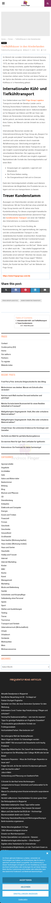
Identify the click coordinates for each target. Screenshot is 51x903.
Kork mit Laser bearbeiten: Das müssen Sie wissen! (21, 808)
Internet (4, 558)
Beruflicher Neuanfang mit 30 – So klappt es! (18, 697)
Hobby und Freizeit (8, 555)
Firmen (4, 43)
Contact (4, 343)
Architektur (5, 471)
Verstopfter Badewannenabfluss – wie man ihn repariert (23, 717)
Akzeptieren (26, 880)
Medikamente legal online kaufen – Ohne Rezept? (20, 840)
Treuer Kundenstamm (24, 323)
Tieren (3, 616)
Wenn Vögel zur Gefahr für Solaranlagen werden (20, 739)
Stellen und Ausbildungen (11, 609)
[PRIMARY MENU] (3, 3)
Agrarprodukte (7, 464)
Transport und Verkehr (10, 624)
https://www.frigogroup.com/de (16, 276)
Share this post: (29, 325)
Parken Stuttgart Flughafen (12, 700)
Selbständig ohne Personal (12, 598)
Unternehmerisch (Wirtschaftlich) (14, 627)
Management (6, 580)
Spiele (3, 602)
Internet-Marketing (8, 562)
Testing (4, 613)
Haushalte (5, 551)
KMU (3, 569)
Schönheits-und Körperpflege (13, 595)
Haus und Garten (8, 547)
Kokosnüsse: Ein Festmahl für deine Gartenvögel (21, 447)
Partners (4, 358)
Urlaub (4, 631)
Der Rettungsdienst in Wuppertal (13, 801)
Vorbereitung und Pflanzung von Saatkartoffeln (19, 776)
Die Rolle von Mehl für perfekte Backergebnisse (20, 436)
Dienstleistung (7, 500)
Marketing (5, 584)
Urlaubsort (5, 635)
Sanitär (4, 591)
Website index (7, 365)
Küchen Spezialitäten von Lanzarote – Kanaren (19, 837)
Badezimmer (6, 482)
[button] (47, 853)
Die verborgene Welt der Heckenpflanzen (17, 736)
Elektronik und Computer (11, 508)
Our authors (6, 354)
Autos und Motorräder (10, 479)
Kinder (4, 566)
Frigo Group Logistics (35, 100)
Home (3, 351)
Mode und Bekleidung (10, 587)
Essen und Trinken (8, 515)
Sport (3, 605)
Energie (4, 511)
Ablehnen (25, 887)
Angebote (5, 468)
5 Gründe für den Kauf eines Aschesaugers (18, 782)
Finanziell (5, 518)
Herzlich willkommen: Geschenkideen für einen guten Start (24, 798)
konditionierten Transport (16, 218)
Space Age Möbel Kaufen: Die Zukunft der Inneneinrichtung (24, 749)
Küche (3, 573)
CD (2, 497)
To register (5, 362)
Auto (3, 475)
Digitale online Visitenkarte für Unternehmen (18, 844)
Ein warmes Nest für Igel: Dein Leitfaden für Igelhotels (23, 442)
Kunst (3, 577)
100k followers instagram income (14, 830)
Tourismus (5, 620)
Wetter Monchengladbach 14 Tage (14, 827)
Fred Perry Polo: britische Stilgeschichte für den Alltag (23, 382)
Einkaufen (5, 504)
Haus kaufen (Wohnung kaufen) (13, 540)
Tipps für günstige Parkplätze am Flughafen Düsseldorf (23, 720)
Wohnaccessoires (8, 649)
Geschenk (5, 526)
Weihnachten (6, 642)
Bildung (4, 486)
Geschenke (5, 529)
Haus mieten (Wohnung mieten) (14, 544)
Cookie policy (22, 899)
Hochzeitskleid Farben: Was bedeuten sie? (17, 730)
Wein (3, 645)
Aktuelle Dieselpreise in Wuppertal (14, 694)
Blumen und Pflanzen (9, 493)
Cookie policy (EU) (8, 347)
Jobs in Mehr (6, 772)
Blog (3, 489)
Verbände (5, 638)
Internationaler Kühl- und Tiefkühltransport (32, 321)
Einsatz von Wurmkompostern (13, 834)
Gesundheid (6, 533)
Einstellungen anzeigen (26, 894)
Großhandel (6, 537)
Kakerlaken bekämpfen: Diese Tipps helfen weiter (20, 805)
